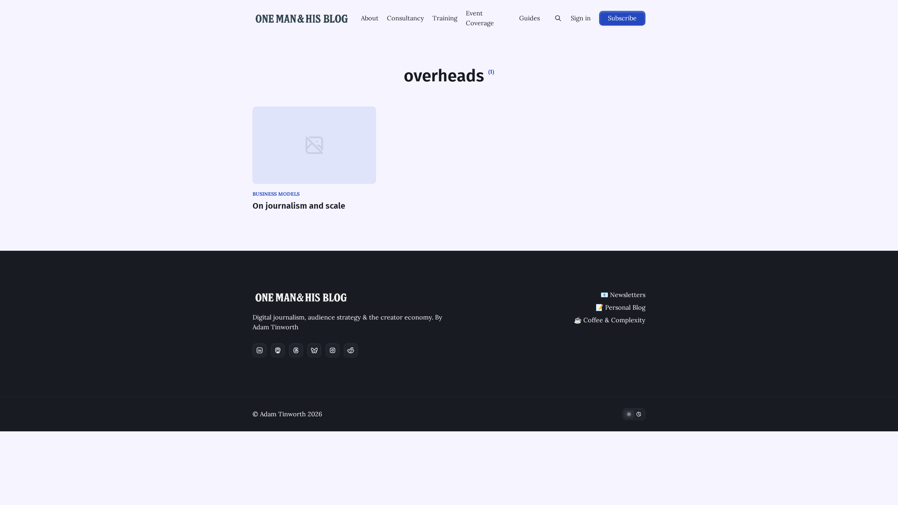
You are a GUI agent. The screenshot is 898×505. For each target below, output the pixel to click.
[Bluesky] (314, 350)
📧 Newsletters (623, 295)
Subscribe (622, 18)
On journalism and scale (299, 206)
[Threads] (296, 350)
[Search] (558, 18)
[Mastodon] (278, 350)
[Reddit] (351, 350)
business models (276, 194)
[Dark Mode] (633, 414)
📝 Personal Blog (620, 307)
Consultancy (405, 18)
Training (445, 18)
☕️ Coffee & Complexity (609, 320)
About (369, 18)
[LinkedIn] (260, 350)
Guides (529, 18)
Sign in (581, 18)
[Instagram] (333, 350)
